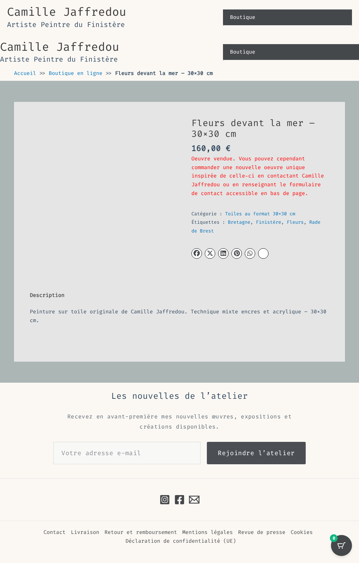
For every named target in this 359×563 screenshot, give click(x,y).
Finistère (268, 222)
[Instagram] (165, 499)
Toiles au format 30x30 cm (260, 214)
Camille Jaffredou (66, 12)
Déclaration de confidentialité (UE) (181, 540)
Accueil (25, 73)
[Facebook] (179, 499)
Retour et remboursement (140, 532)
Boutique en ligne (75, 73)
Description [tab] (47, 295)
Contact (54, 532)
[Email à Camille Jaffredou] (194, 499)
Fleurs (295, 222)
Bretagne (239, 222)
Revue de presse (261, 532)
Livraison (85, 532)
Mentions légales (207, 532)
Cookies (302, 532)
